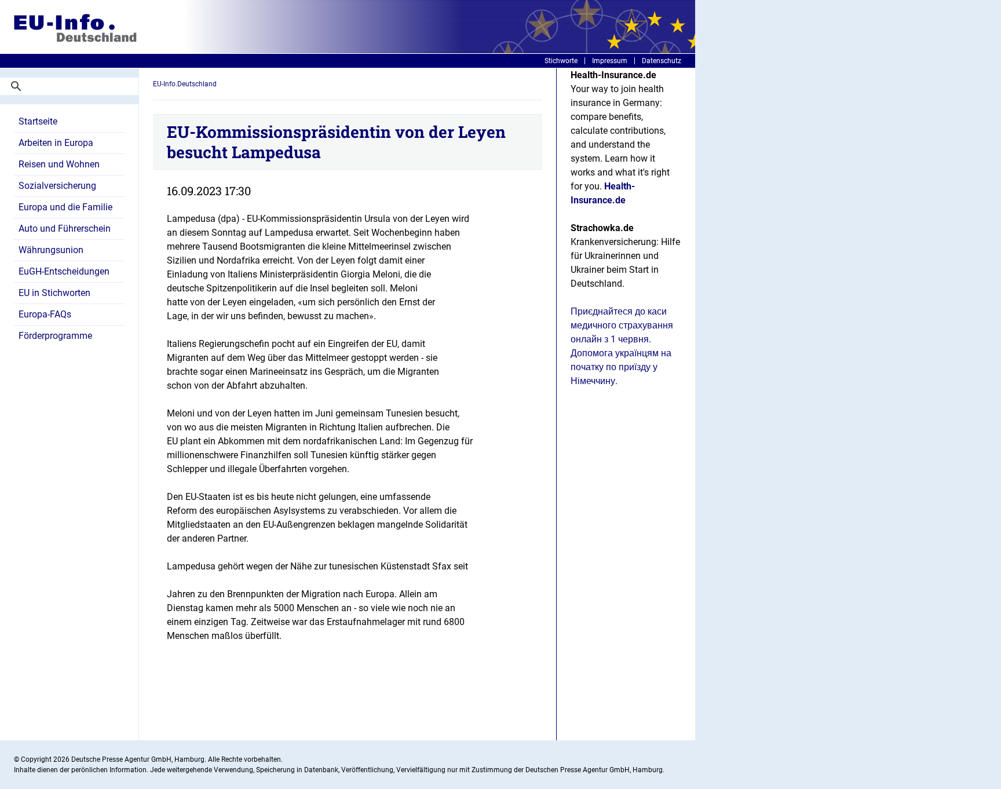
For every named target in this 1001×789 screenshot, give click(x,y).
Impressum (609, 60)
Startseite (38, 121)
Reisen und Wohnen (59, 164)
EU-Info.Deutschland (185, 84)
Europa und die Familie (65, 207)
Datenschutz (661, 60)
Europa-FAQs (45, 314)
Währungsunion (51, 249)
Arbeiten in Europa (56, 142)
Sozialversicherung (57, 185)
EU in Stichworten (54, 292)
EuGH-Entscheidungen (64, 271)
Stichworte (561, 60)
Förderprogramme (55, 335)
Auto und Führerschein (65, 228)
